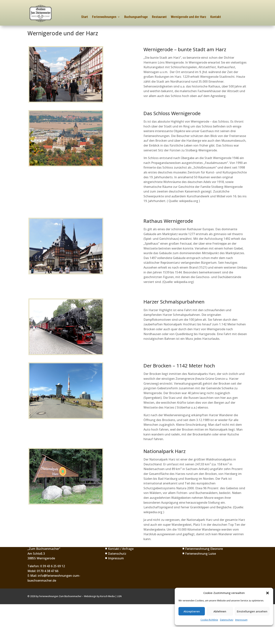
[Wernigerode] (65, 74)
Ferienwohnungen (104, 17)
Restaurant (159, 17)
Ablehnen (219, 611)
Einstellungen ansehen (252, 611)
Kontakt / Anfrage (119, 549)
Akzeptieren (192, 611)
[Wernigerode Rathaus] (65, 246)
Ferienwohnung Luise (199, 553)
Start (84, 17)
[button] (267, 593)
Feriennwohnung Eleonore (202, 549)
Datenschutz (226, 619)
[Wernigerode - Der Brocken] (65, 390)
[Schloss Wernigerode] (65, 138)
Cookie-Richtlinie (209, 619)
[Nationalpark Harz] (65, 476)
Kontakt (215, 17)
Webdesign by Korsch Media (99, 596)
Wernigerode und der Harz (188, 17)
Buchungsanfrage (136, 17)
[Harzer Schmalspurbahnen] (65, 326)
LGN (119, 596)
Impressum (241, 619)
